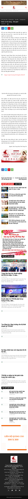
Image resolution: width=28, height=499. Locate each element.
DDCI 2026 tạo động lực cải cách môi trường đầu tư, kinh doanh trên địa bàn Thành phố (17, 222)
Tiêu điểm (16, 19)
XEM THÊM (18, 184)
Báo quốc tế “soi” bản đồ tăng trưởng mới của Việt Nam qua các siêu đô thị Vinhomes (17, 215)
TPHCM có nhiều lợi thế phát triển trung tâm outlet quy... (12, 376)
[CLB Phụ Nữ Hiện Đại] (14, 242)
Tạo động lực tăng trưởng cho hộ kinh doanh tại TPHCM (13, 325)
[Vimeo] (15, 490)
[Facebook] (8, 490)
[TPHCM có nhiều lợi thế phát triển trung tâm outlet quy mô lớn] (14, 367)
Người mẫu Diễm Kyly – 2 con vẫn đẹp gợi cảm (7, 178)
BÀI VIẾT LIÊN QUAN (7, 184)
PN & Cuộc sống (9, 10)
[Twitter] (12, 490)
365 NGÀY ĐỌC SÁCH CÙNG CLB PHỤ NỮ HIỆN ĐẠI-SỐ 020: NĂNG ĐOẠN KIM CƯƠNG (17, 202)
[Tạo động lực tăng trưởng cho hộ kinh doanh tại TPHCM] (14, 316)
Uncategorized (22, 19)
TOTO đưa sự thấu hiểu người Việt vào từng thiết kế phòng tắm (17, 398)
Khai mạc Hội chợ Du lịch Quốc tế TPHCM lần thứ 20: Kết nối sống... (17, 412)
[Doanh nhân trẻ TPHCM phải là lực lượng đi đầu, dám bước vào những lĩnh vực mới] (14, 291)
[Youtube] (19, 490)
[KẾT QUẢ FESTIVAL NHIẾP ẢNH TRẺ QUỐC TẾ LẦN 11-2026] (4, 189)
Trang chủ (2, 10)
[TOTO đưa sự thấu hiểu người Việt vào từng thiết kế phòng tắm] (4, 195)
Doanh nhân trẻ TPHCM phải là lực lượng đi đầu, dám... (12, 300)
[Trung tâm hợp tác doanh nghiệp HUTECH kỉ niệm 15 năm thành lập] (14, 265)
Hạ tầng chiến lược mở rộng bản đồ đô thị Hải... (13, 351)
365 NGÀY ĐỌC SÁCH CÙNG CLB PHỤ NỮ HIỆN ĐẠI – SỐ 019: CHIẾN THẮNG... (17, 419)
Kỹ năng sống (15, 10)
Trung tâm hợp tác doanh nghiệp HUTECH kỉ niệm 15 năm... (11, 274)
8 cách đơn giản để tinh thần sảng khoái (21, 178)
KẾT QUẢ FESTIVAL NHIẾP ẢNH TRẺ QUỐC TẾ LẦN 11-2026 (17, 392)
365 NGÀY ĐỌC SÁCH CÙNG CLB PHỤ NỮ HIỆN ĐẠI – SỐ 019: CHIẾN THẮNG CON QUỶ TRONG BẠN (17, 209)
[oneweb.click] (14, 155)
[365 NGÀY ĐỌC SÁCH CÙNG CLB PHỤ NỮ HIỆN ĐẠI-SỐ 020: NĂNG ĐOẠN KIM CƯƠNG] (4, 202)
